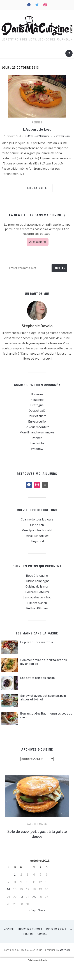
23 (21, 897)
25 (34, 897)
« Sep (32, 910)
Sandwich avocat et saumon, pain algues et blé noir (43, 697)
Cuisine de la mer (37, 586)
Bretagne (37, 405)
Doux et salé (37, 410)
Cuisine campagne (37, 581)
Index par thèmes (30, 929)
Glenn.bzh (37, 525)
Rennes (37, 122)
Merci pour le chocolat (37, 530)
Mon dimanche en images (37, 432)
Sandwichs (37, 443)
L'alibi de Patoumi (37, 592)
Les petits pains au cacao (37, 678)
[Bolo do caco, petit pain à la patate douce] (37, 798)
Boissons (37, 394)
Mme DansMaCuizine (38, 136)
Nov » (41, 910)
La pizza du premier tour (36, 642)
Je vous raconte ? (37, 427)
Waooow (37, 449)
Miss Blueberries (37, 536)
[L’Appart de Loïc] (37, 96)
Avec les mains (37, 823)
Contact (43, 934)
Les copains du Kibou (37, 597)
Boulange (37, 400)
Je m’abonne (37, 241)
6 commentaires (62, 136)
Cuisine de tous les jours (37, 519)
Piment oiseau (37, 603)
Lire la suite (37, 188)
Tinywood (37, 541)
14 (8, 889)
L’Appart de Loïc (37, 129)
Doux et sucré (37, 416)
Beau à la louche (37, 575)
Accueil (9, 929)
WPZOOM (65, 950)
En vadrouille (37, 421)
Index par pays (56, 929)
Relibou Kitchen (37, 608)
